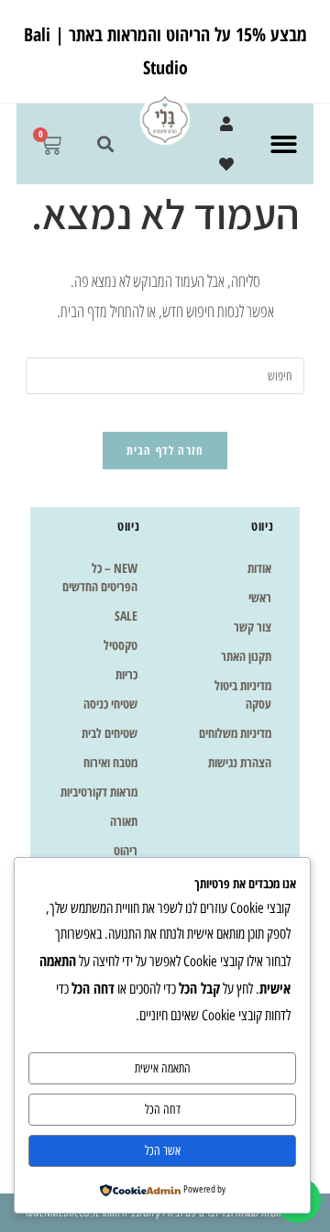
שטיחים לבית (110, 733)
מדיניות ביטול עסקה (242, 694)
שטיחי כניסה (110, 703)
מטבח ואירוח (110, 762)
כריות (127, 674)
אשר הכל (163, 1151)
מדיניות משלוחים (235, 733)
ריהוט (126, 850)
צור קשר (252, 626)
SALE (126, 615)
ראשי (259, 597)
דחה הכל (163, 1109)
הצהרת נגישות (239, 762)
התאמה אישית (163, 1068)
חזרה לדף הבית (165, 450)
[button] (283, 144)
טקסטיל (121, 645)
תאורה (124, 821)
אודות (259, 568)
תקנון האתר (246, 656)
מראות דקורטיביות (99, 791)
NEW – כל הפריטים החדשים (100, 577)
